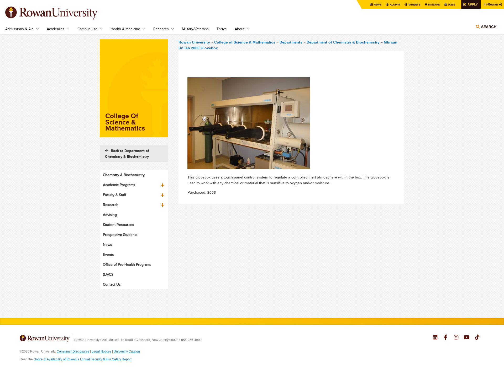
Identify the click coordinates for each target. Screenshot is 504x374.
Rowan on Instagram (456, 338)
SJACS (108, 274)
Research (161, 28)
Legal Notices (101, 351)
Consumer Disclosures (73, 351)
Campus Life (87, 28)
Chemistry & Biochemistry (124, 174)
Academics (55, 28)
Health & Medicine (125, 28)
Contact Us (112, 284)
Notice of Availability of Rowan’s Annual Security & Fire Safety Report (83, 359)
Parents (414, 4)
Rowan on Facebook (445, 338)
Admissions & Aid (19, 28)
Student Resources (118, 224)
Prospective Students (120, 234)
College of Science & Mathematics (245, 42)
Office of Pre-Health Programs (127, 264)
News (378, 4)
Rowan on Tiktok (477, 338)
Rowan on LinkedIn (435, 338)
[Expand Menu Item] (163, 183)
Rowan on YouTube (466, 338)
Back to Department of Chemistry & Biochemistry (127, 153)
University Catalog (127, 351)
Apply (473, 4)
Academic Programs (119, 184)
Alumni (395, 4)
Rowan (491, 4)
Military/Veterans (195, 28)
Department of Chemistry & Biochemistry (343, 42)
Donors (434, 4)
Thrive (222, 28)
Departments (291, 42)
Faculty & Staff (114, 194)
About (239, 28)
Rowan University (59, 13)
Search (488, 27)
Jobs (451, 4)
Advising (110, 214)
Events (108, 254)
